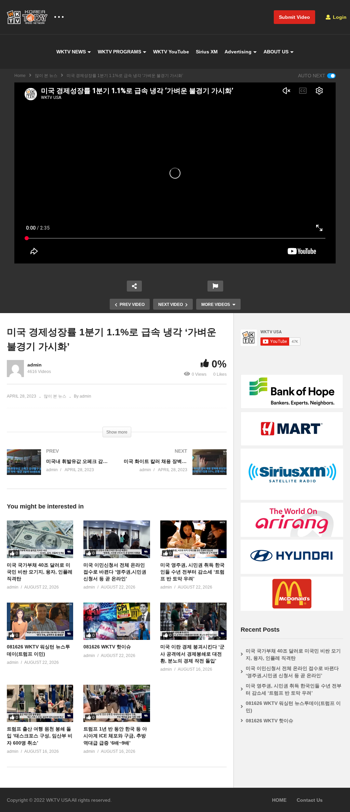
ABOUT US (276, 51)
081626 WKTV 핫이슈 (107, 646)
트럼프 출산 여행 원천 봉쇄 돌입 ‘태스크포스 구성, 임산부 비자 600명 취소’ (39, 736)
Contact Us (310, 800)
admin (34, 365)
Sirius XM (207, 51)
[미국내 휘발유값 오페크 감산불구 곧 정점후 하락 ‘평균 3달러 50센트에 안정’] (58, 469)
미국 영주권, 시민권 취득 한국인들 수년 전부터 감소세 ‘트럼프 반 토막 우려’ (192, 572)
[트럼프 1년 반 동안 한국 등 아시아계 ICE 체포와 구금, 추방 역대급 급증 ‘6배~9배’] (116, 703)
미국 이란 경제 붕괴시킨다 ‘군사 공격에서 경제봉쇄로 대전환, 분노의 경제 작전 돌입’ (192, 653)
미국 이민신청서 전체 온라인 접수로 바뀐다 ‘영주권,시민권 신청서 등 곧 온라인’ (114, 572)
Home (20, 75)
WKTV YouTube (171, 51)
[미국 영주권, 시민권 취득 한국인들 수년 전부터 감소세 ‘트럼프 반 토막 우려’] (193, 539)
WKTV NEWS (71, 51)
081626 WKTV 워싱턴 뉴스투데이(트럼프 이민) (293, 706)
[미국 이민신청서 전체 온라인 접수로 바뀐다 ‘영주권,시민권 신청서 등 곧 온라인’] (116, 539)
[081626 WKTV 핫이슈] (116, 621)
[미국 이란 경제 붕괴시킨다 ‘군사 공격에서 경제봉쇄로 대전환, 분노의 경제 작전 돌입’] (193, 621)
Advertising (238, 51)
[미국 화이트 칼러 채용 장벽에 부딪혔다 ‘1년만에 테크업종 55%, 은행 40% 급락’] (175, 469)
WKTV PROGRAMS (119, 51)
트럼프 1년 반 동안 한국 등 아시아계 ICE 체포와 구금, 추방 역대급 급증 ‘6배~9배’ (115, 736)
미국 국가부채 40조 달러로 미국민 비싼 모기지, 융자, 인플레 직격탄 (39, 572)
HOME (279, 800)
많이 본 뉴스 (46, 75)
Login (339, 17)
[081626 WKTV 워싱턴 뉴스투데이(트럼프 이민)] (40, 621)
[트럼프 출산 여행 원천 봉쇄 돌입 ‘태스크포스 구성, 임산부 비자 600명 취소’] (40, 703)
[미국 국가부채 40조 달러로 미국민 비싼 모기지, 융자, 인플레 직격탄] (40, 539)
